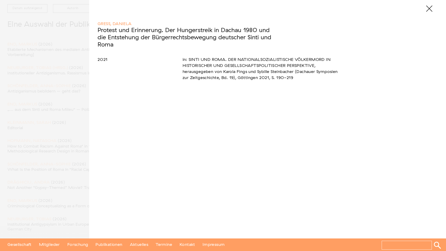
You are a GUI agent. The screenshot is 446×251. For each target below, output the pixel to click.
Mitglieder (49, 245)
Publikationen (108, 245)
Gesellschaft (19, 245)
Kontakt (187, 245)
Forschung (77, 245)
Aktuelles (139, 245)
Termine (164, 245)
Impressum (214, 245)
